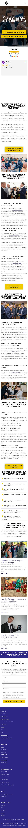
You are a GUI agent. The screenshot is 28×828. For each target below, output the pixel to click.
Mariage (2, 747)
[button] (25, 3)
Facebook (3, 810)
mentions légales (22, 825)
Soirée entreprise (4, 757)
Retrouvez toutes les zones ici (7, 784)
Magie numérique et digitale (7, 721)
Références (3, 724)
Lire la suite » (4, 573)
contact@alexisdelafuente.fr (7, 794)
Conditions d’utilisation (14, 825)
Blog (2, 729)
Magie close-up (4, 716)
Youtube (2, 812)
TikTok (2, 807)
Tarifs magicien (4, 735)
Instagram (3, 805)
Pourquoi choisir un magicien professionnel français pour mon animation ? (11, 518)
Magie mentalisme (5, 719)
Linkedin (3, 815)
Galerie (2, 727)
